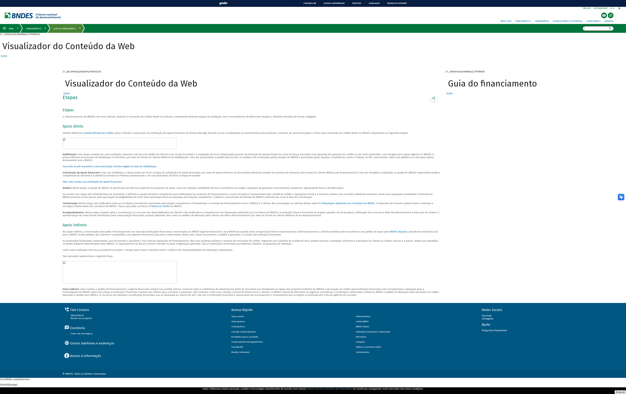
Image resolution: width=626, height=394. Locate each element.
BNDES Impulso (398, 231)
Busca (579, 29)
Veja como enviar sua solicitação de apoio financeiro (92, 181)
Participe (356, 3)
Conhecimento (594, 21)
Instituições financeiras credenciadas (373, 332)
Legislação (374, 3)
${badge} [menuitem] (8, 384)
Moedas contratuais (240, 352)
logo (33, 15)
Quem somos (237, 316)
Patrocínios (361, 337)
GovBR (223, 3)
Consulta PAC (237, 347)
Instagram (487, 318)
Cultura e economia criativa (368, 347)
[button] (3, 55)
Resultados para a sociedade (244, 337)
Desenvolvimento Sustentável (568, 21)
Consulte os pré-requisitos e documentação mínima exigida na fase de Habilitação (109, 166)
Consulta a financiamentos (243, 332)
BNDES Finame (362, 326)
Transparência (542, 21)
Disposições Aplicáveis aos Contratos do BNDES (348, 203)
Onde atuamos (238, 321)
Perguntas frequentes (494, 330)
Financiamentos (523, 21)
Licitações (360, 342)
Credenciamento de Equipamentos (247, 342)
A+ (611, 8)
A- (614, 8)
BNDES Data (506, 21)
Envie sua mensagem (81, 333)
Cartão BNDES (362, 321)
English (587, 8)
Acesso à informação (334, 3)
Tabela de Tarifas (160, 206)
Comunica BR (310, 3)
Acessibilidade (600, 8)
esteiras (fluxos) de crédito (98, 132)
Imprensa (609, 21)
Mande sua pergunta (81, 318)
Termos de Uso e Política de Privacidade (329, 388)
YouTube (487, 315)
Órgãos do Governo (397, 3)
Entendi (620, 392)
